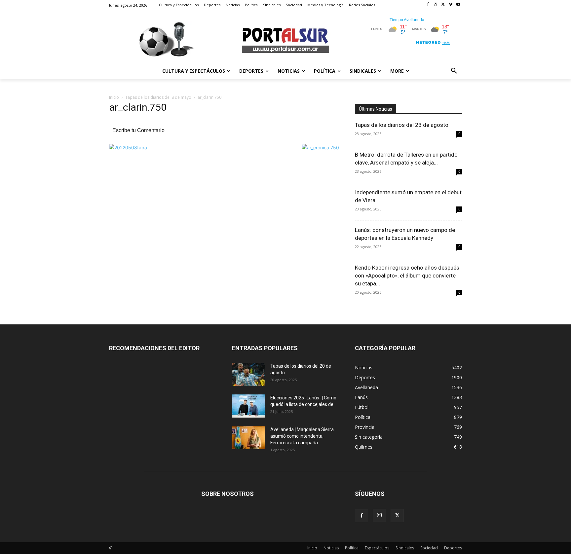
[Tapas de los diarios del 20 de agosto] (248, 374)
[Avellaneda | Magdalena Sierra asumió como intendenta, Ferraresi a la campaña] (248, 437)
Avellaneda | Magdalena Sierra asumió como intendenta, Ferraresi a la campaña (302, 436)
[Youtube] (458, 5)
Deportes (453, 548)
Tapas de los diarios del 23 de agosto (401, 125)
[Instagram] (435, 5)
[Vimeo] (450, 5)
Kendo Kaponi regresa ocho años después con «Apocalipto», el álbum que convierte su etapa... (407, 275)
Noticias (331, 548)
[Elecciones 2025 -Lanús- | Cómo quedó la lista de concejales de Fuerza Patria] (248, 406)
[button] (454, 71)
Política (352, 548)
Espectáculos (377, 548)
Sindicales (405, 548)
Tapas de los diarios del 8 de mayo (158, 97)
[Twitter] (443, 5)
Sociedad (429, 548)
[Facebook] (428, 5)
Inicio (114, 97)
